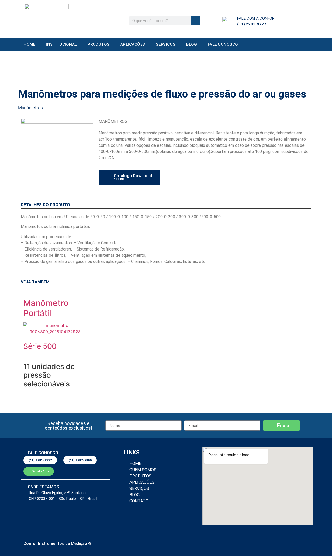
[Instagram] (245, 544)
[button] (68, 426)
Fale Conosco (223, 44)
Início (189, 65)
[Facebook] (231, 544)
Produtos (203, 65)
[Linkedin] (217, 544)
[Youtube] (260, 544)
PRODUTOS (99, 44)
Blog (191, 44)
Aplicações (132, 44)
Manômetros (30, 107)
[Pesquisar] (195, 20)
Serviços (166, 44)
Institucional (61, 44)
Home (29, 44)
